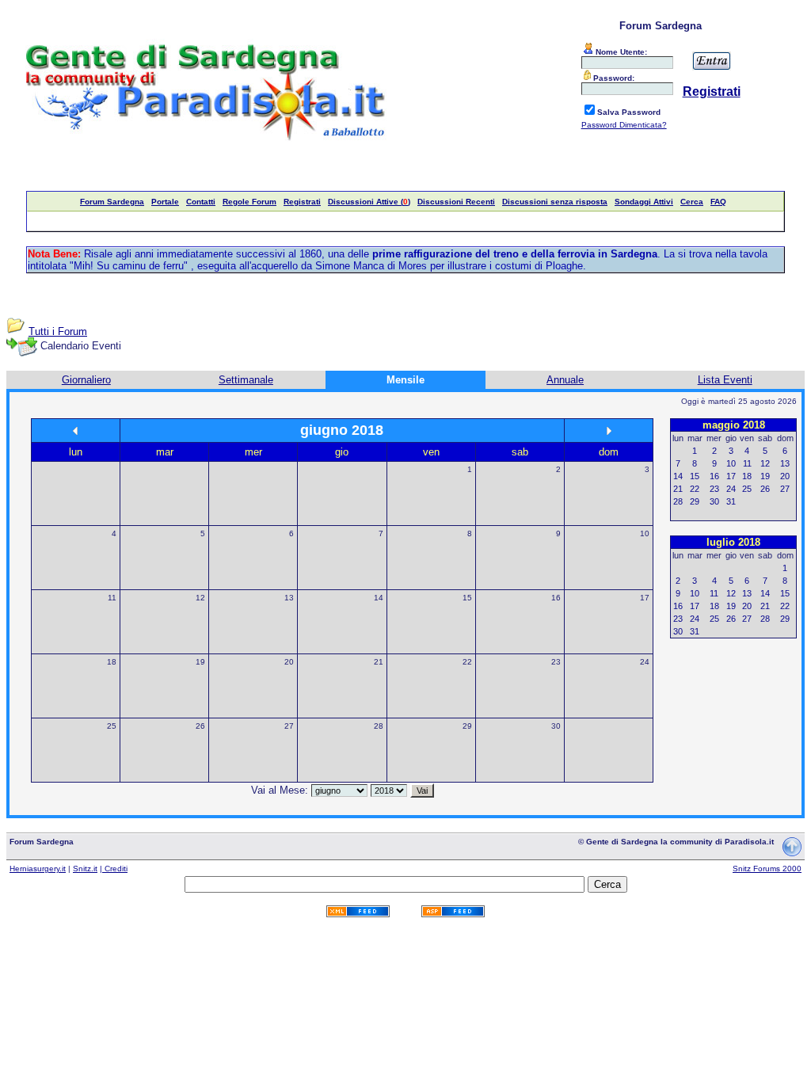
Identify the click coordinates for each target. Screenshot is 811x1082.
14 (378, 597)
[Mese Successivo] (609, 430)
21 (378, 661)
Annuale (565, 380)
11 (112, 597)
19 (200, 661)
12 (200, 597)
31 (731, 501)
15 (467, 597)
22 (467, 661)
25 (111, 726)
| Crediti (114, 868)
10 (644, 533)
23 (556, 661)
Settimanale (246, 380)
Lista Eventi (725, 380)
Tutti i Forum (58, 331)
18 (111, 661)
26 (200, 726)
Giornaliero (86, 380)
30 (556, 726)
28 (378, 726)
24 (644, 661)
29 (467, 726)
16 (556, 597)
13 (289, 597)
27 (289, 726)
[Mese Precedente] (75, 430)
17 (644, 597)
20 (289, 661)
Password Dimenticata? (624, 124)
